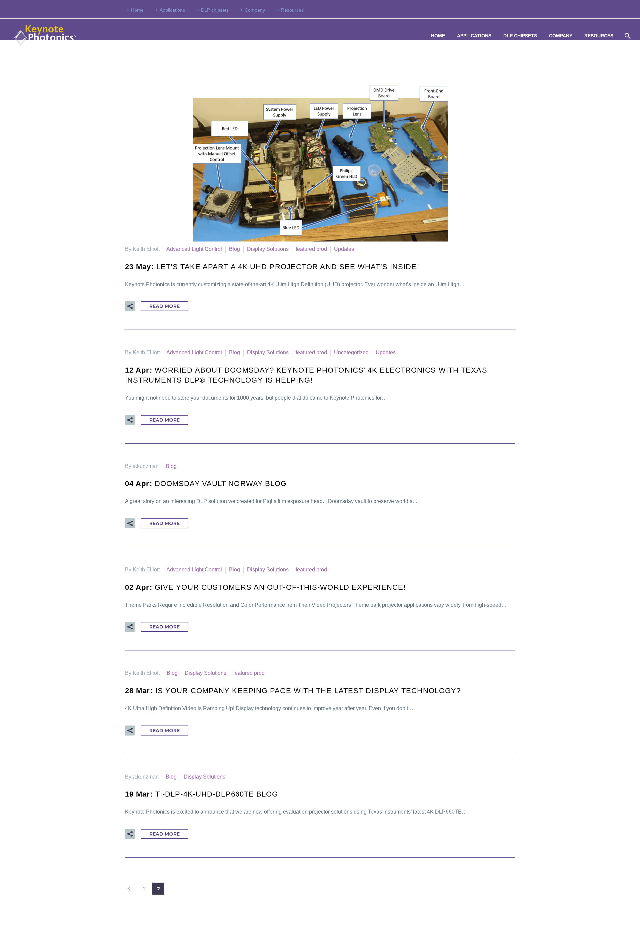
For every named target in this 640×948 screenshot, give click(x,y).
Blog (234, 249)
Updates (344, 249)
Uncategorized (351, 352)
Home (137, 10)
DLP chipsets (215, 10)
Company (255, 10)
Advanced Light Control (194, 249)
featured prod (311, 249)
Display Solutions (268, 249)
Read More (164, 306)
